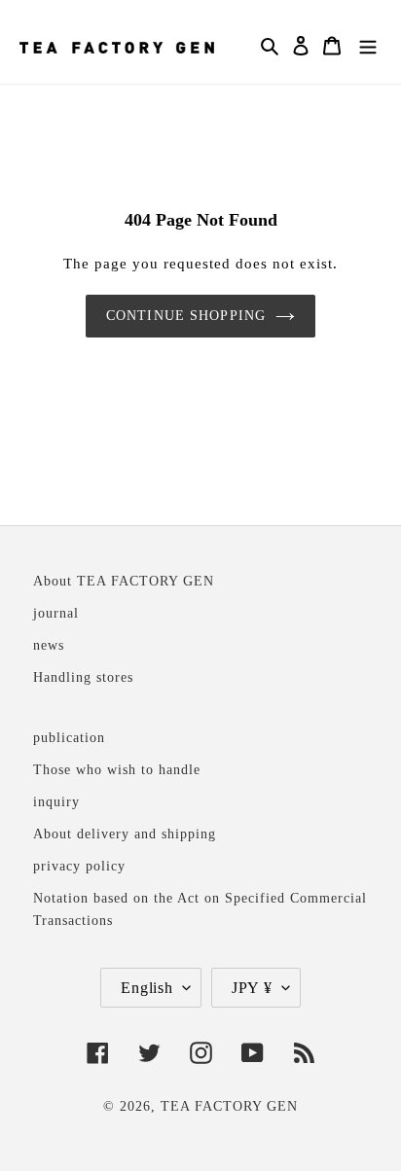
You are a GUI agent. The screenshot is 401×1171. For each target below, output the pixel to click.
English (147, 987)
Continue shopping (186, 315)
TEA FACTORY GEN (229, 1106)
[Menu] (367, 43)
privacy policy (79, 865)
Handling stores (83, 677)
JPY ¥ (252, 987)
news (48, 645)
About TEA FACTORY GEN (123, 580)
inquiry (56, 801)
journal (56, 613)
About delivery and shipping (124, 833)
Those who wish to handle (116, 769)
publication (69, 737)
